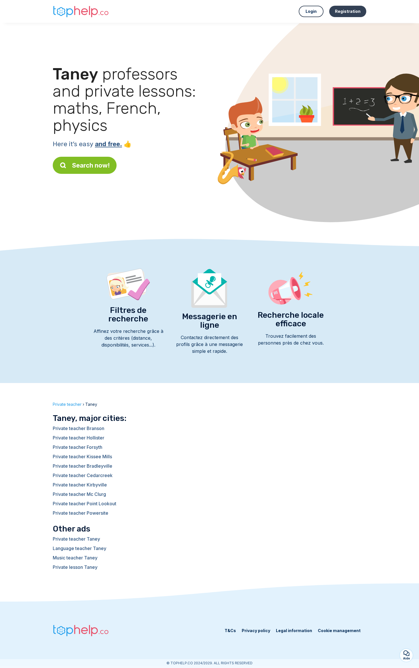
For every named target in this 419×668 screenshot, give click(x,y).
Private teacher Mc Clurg (79, 494)
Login (311, 11)
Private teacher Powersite (80, 513)
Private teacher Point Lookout (84, 503)
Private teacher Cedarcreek (83, 475)
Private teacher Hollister (78, 438)
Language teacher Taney (79, 548)
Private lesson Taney (75, 567)
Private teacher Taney (76, 539)
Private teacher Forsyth (77, 447)
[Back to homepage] (81, 11)
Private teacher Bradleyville (82, 466)
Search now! (91, 165)
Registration (348, 11)
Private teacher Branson (78, 428)
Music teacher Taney (75, 558)
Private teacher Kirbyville (80, 485)
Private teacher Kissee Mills (82, 456)
